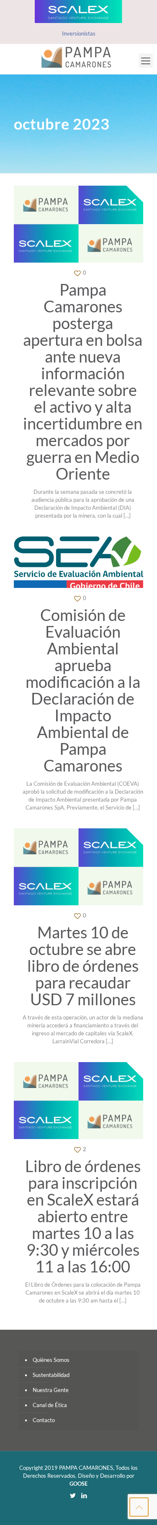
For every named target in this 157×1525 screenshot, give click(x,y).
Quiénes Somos (51, 1359)
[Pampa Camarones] (78, 57)
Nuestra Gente (51, 1390)
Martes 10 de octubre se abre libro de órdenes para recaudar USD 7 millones (83, 965)
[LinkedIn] (84, 1495)
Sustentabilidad (51, 1375)
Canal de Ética (50, 1405)
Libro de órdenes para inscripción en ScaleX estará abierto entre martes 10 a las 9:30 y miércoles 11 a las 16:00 (83, 1216)
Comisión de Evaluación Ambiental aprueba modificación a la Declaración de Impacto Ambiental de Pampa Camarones (83, 690)
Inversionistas (78, 33)
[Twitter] (73, 1495)
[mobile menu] (146, 61)
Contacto (44, 1420)
